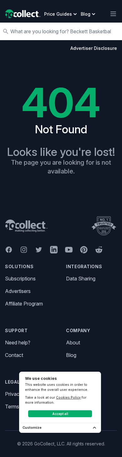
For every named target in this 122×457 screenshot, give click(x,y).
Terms (12, 406)
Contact (14, 355)
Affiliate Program (24, 303)
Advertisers (18, 291)
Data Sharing (80, 278)
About (73, 342)
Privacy (13, 394)
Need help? (17, 342)
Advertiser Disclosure (93, 48)
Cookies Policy (68, 397)
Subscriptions (20, 278)
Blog (71, 355)
